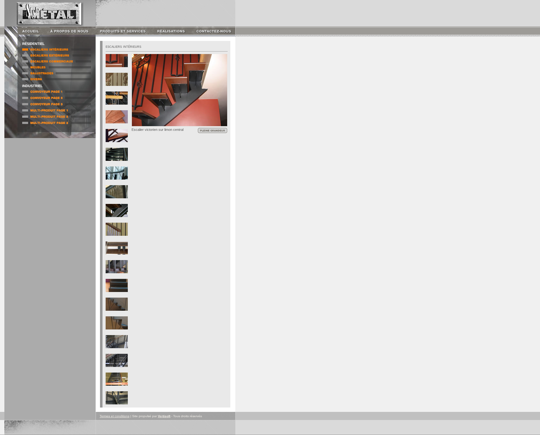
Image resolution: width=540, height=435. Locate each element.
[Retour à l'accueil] (33, 34)
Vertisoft (164, 416)
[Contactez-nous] (213, 34)
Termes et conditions (114, 416)
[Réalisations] (171, 34)
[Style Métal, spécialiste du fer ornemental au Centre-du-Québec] (50, 23)
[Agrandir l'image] (179, 124)
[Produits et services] (124, 34)
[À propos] (72, 34)
